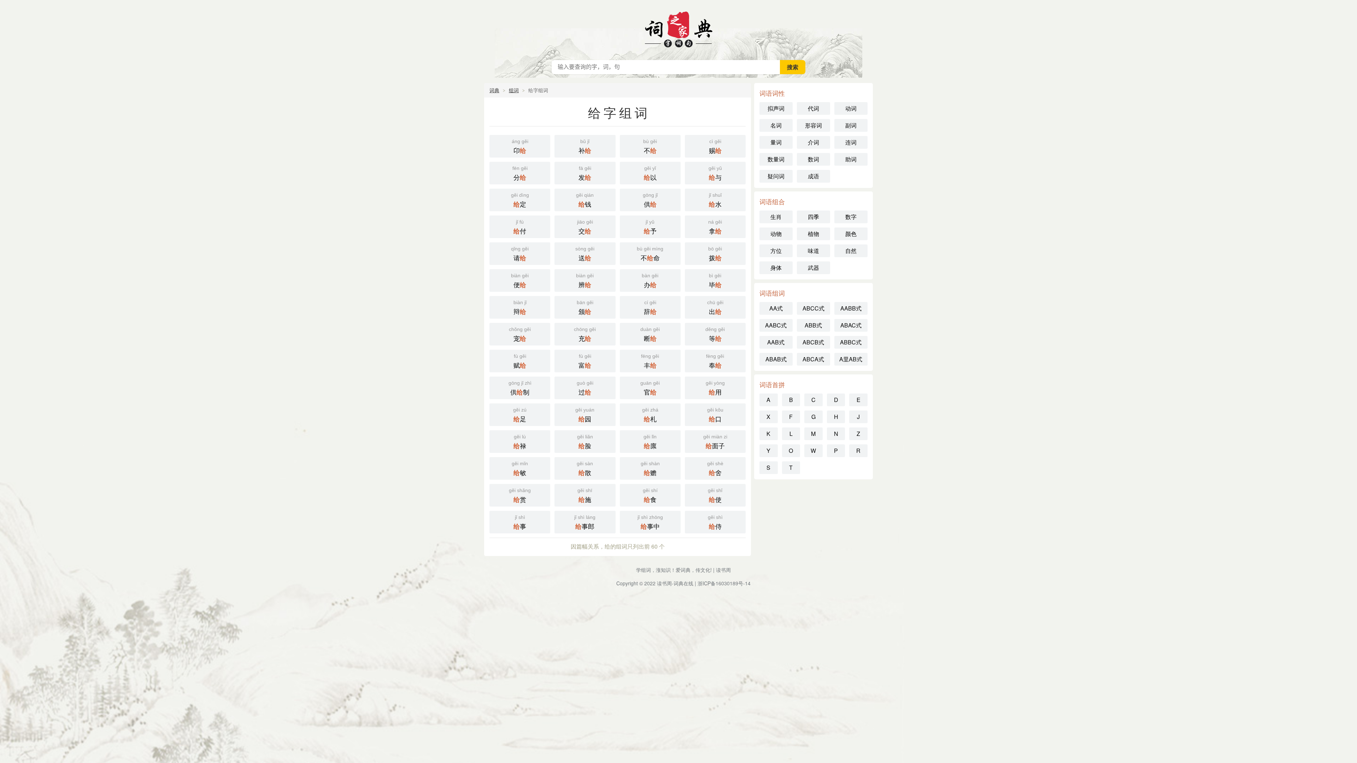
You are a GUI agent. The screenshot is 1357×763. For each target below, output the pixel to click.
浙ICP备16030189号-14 (724, 583)
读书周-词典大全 (678, 28)
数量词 (776, 159)
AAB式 (776, 342)
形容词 (813, 125)
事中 (650, 522)
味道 (813, 251)
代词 (813, 108)
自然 (851, 251)
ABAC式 (851, 325)
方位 (776, 251)
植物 (813, 234)
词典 (494, 90)
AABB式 (851, 308)
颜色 (851, 234)
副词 (851, 125)
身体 (776, 268)
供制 (520, 388)
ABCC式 (813, 308)
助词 (851, 159)
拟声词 (776, 108)
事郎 (584, 522)
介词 (813, 142)
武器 (813, 268)
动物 (776, 234)
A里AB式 (850, 359)
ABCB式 (813, 342)
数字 (851, 217)
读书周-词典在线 (675, 583)
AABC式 (776, 325)
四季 (813, 217)
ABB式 (813, 325)
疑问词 (776, 176)
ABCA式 (813, 359)
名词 (776, 125)
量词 (776, 142)
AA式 (776, 308)
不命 (650, 254)
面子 (715, 442)
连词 (851, 142)
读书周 (723, 569)
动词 (851, 108)
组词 (514, 90)
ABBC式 (851, 342)
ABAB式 (776, 359)
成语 (813, 176)
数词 (813, 159)
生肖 (776, 217)
